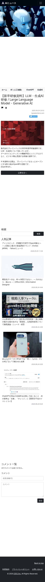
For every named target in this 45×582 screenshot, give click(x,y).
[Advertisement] (22, 61)
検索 (38, 234)
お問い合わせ (37, 569)
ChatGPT (30, 90)
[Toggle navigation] (41, 3)
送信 (40, 500)
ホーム (4, 90)
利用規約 (5, 569)
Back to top (39, 563)
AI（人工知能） (16, 90)
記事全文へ (22, 173)
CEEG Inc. (17, 573)
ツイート (35, 116)
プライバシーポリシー (20, 569)
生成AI (40, 90)
